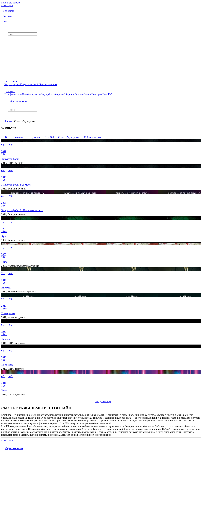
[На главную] (2, 121)
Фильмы (10, 91)
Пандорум (96, 94)
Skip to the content (10, 2)
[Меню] (101, 73)
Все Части (11, 81)
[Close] (4, 460)
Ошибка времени (31, 94)
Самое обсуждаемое (69, 137)
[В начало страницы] (3, 453)
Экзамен (79, 94)
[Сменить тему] (101, 67)
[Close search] (2, 117)
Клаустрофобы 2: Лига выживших (38, 84)
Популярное (34, 137)
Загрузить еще (103, 401)
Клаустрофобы (12, 84)
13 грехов (69, 94)
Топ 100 (49, 137)
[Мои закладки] (101, 38)
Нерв (19, 94)
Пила (105, 94)
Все (7, 137)
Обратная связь (17, 101)
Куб (110, 94)
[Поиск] (101, 25)
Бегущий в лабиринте (52, 94)
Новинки (18, 137)
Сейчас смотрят (92, 137)
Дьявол (87, 94)
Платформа (10, 94)
